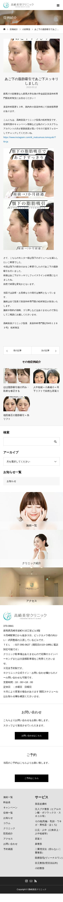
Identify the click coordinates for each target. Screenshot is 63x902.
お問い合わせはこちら (32, 735)
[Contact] (31, 881)
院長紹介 (8, 833)
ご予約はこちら (32, 778)
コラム (6, 823)
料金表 (6, 802)
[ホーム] (4, 29)
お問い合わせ (10, 844)
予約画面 (8, 849)
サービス (41, 797)
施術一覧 (8, 797)
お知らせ (11, 481)
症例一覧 (8, 812)
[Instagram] (26, 881)
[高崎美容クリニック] (18, 5)
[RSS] (35, 881)
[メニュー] (58, 5)
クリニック (9, 828)
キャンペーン (10, 807)
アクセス (8, 838)
